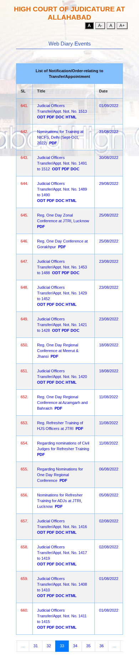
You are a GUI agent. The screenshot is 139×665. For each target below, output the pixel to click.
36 (101, 646)
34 (75, 646)
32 (49, 646)
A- (100, 25)
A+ (122, 25)
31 (36, 646)
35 (88, 646)
